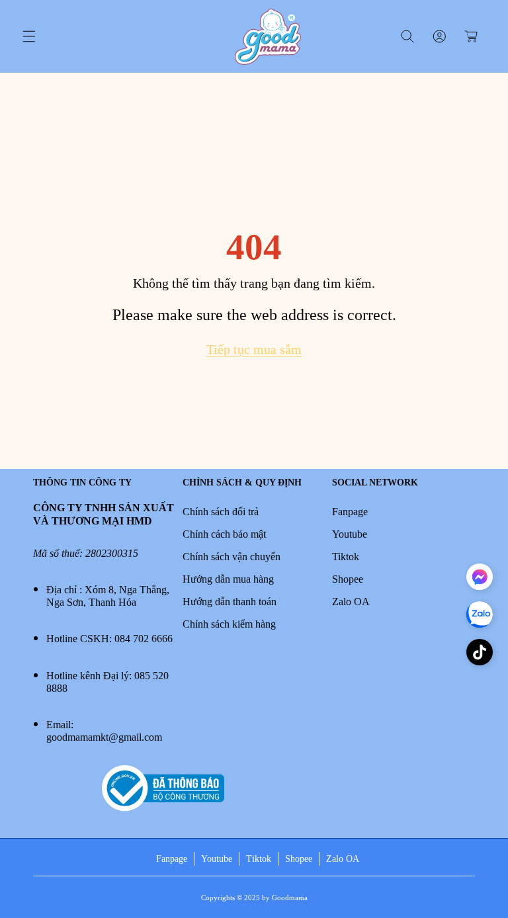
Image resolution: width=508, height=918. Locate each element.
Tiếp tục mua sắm (254, 349)
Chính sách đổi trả (221, 511)
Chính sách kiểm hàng (229, 624)
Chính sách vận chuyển (231, 556)
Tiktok (345, 556)
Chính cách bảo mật (224, 534)
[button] (29, 36)
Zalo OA (351, 601)
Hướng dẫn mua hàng (228, 579)
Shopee (347, 579)
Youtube (349, 534)
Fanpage (350, 511)
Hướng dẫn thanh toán (229, 601)
